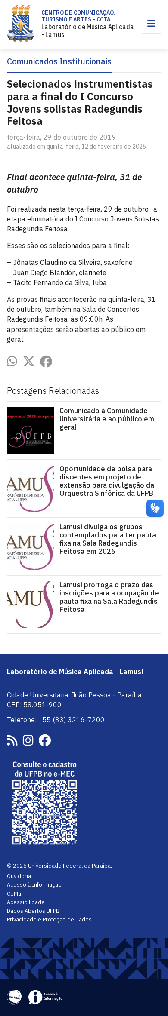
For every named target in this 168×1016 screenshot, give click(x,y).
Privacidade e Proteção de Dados (49, 919)
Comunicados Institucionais (59, 61)
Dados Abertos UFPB (33, 911)
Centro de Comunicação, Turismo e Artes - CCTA (78, 16)
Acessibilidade (26, 902)
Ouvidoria (19, 876)
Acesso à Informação (34, 884)
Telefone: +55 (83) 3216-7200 (56, 719)
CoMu (14, 893)
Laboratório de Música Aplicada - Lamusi (87, 31)
